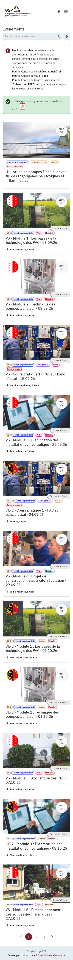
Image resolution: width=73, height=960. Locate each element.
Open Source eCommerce (51, 955)
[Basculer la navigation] (65, 11)
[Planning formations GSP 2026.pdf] (22, 106)
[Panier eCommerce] (58, 11)
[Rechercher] (58, 36)
